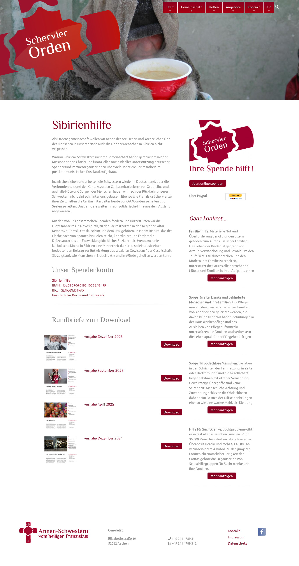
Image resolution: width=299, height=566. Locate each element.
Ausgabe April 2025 (99, 405)
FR (269, 7)
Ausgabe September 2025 (103, 371)
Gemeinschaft (191, 7)
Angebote (233, 7)
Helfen (214, 7)
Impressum (236, 537)
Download (171, 344)
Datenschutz (237, 543)
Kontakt (254, 7)
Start (170, 7)
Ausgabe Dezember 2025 (103, 337)
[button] (262, 532)
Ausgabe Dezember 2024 (103, 438)
